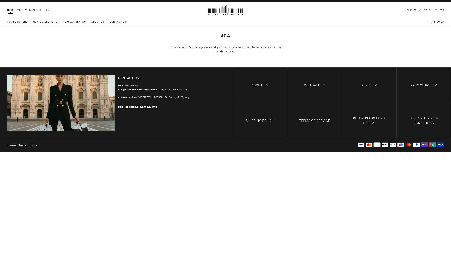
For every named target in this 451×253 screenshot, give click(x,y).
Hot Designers (17, 22)
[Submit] (433, 22)
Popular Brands (74, 22)
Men (20, 10)
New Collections (45, 22)
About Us (97, 22)
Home (10, 10)
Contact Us (118, 22)
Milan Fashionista (27, 145)
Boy (40, 10)
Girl (48, 10)
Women (30, 10)
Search (440, 22)
